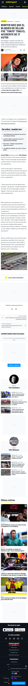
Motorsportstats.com (14, 655)
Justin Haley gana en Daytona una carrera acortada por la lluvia (14, 135)
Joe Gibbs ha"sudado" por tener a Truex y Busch (14, 149)
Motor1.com (14, 647)
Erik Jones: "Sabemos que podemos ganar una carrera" (13, 144)
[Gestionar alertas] (16, 309)
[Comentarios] (24, 50)
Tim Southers (7, 49)
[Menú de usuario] (24, 2)
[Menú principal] (3, 2)
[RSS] (22, 638)
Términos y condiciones (9, 678)
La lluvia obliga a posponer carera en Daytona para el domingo (13, 139)
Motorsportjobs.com (14, 650)
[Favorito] (20, 50)
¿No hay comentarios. (14, 338)
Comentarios (14, 661)
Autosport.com (14, 652)
